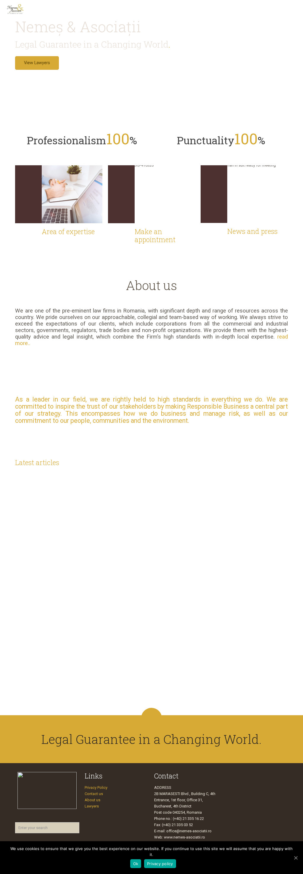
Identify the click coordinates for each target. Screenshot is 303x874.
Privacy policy (160, 863)
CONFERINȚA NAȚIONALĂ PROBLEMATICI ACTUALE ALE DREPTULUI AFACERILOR (247, 655)
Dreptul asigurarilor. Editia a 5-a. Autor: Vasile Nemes (184, 557)
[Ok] (296, 858)
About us (92, 800)
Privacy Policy (96, 787)
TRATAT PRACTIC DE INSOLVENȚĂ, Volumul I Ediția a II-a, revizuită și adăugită (46, 535)
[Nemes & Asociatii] (15, 9)
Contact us (94, 794)
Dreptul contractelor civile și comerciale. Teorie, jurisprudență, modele (251, 549)
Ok (135, 863)
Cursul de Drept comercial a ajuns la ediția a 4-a (114, 527)
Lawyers (92, 806)
